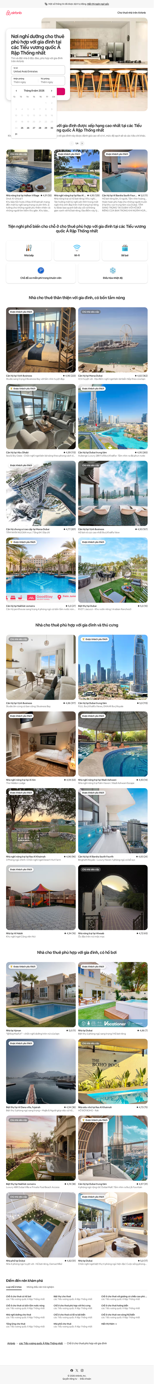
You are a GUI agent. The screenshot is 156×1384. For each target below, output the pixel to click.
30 (52, 128)
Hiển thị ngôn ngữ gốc (98, 4)
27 (34, 128)
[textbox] (25, 82)
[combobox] (38, 71)
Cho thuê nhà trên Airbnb (131, 12)
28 (40, 128)
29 (46, 128)
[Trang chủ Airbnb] (14, 13)
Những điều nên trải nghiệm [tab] (40, 1287)
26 (28, 128)
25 (22, 128)
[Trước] (71, 143)
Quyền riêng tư (70, 1378)
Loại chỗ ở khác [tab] (14, 1287)
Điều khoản (85, 1378)
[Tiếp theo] (82, 143)
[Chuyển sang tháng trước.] (16, 91)
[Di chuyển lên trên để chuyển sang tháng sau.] (51, 91)
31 (16, 134)
